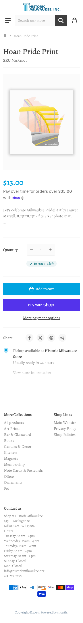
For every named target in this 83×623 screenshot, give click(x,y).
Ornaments (13, 482)
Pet (6, 488)
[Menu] (8, 20)
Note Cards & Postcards (23, 470)
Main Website (65, 422)
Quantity (10, 249)
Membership (14, 464)
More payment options (41, 317)
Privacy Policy (65, 428)
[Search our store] (61, 20)
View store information (32, 372)
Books (9, 440)
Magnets (11, 458)
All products (14, 422)
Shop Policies (64, 434)
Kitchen (10, 452)
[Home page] (5, 36)
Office (9, 476)
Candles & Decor (17, 446)
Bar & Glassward (17, 434)
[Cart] (74, 20)
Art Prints (12, 428)
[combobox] (35, 20)
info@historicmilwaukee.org (24, 570)
